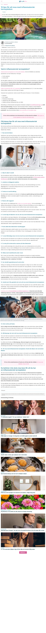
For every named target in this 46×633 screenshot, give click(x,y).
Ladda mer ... (23, 552)
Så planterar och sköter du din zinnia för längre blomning (16, 511)
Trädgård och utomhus (5, 510)
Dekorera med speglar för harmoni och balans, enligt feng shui (18, 492)
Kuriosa (2, 453)
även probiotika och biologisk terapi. (27, 110)
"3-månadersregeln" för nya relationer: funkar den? (15, 417)
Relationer (3, 415)
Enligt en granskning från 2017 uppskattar (10, 88)
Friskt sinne (3, 434)
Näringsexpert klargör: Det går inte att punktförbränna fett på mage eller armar (22, 530)
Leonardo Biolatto (8, 43)
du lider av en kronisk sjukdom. (24, 203)
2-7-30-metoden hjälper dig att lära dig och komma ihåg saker (18, 549)
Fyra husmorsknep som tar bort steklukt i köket (14, 473)
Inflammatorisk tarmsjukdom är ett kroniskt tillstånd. (13, 71)
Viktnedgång (3, 529)
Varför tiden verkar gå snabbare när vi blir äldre (14, 454)
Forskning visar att (15, 291)
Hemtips (2, 472)
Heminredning (4, 491)
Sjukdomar (6, 4)
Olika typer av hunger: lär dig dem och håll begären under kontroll (19, 436)
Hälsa (2, 4)
